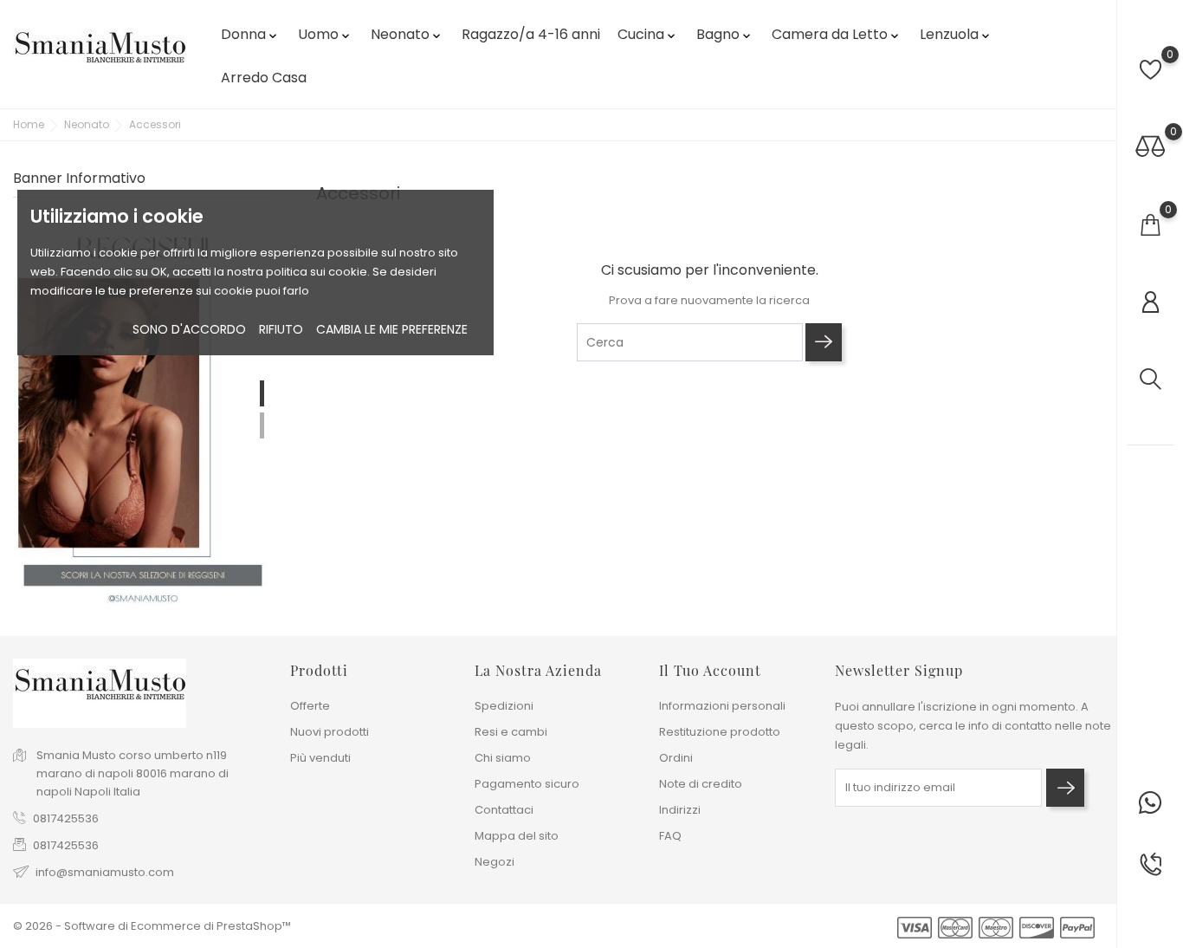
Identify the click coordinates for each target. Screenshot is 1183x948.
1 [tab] (262, 393)
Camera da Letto (837, 34)
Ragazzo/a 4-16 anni (531, 34)
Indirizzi (680, 810)
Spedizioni (504, 706)
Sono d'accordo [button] (189, 329)
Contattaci (504, 810)
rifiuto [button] (281, 329)
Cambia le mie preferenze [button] (392, 329)
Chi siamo (503, 758)
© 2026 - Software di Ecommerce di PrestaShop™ (152, 926)
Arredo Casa (264, 78)
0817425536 (66, 818)
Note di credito (700, 784)
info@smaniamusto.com (105, 872)
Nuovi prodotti (329, 732)
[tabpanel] (143, 412)
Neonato (407, 34)
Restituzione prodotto (719, 732)
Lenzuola (956, 34)
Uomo (325, 34)
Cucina (647, 34)
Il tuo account (710, 670)
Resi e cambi (511, 732)
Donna (250, 34)
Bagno (724, 34)
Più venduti (320, 758)
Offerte (310, 706)
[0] (1150, 70)
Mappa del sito (517, 836)
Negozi (494, 862)
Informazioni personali (722, 706)
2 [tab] (262, 425)
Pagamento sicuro (527, 784)
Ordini (676, 758)
